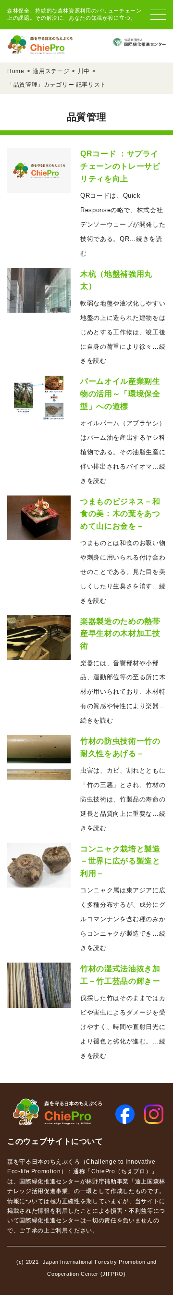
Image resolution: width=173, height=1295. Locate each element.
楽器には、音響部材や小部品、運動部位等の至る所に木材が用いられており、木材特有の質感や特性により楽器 (122, 692)
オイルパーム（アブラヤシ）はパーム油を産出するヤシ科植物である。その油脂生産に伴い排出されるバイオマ (122, 451)
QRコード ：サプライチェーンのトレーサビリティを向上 (120, 166)
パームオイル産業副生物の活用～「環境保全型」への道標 (120, 393)
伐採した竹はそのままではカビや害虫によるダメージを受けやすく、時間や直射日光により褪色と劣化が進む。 (122, 1026)
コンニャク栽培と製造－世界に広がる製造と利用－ (120, 861)
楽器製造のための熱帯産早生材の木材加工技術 (120, 633)
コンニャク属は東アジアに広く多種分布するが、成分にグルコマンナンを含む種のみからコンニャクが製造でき (122, 919)
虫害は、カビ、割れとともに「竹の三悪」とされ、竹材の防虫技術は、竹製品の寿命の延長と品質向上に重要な (122, 799)
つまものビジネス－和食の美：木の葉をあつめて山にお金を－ (120, 513)
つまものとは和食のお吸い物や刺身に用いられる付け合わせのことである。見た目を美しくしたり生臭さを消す (122, 571)
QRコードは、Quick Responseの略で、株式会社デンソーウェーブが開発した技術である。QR (122, 224)
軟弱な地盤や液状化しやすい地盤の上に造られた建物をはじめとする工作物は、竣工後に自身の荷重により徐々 (122, 332)
